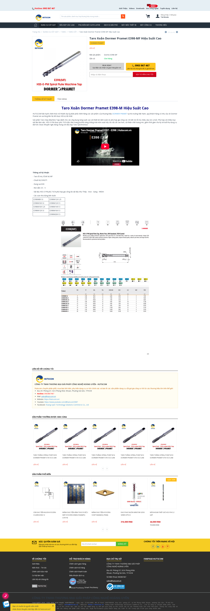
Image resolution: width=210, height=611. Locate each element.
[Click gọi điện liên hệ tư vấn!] (5, 596)
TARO (63, 32)
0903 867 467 (140, 67)
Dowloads (140, 8)
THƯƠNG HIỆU (161, 25)
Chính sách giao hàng (77, 564)
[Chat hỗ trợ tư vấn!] (6, 604)
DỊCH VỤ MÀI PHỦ (111, 25)
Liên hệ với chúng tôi (40, 579)
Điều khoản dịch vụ (76, 575)
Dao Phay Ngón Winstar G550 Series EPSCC (103, 513)
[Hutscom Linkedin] (158, 546)
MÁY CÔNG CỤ (146, 25)
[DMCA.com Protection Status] (39, 586)
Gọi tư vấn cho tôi (144, 74)
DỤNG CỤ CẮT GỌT (48, 25)
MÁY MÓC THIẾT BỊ (129, 25)
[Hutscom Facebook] (153, 546)
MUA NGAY (107, 66)
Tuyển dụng (165, 8)
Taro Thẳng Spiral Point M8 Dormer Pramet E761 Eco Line (161, 456)
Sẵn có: (92, 58)
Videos (132, 8)
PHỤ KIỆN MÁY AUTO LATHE (89, 25)
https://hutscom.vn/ (52, 399)
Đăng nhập (165, 15)
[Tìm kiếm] (123, 16)
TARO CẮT (72, 32)
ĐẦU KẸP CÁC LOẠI (67, 25)
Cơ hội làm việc (38, 575)
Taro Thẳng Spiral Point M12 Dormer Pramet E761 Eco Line (103, 456)
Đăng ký (173, 15)
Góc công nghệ (152, 8)
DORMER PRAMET (97, 43)
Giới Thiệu (123, 8)
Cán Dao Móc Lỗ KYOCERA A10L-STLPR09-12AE (162, 513)
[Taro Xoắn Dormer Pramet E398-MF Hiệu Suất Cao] (59, 63)
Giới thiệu (35, 564)
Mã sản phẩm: (95, 55)
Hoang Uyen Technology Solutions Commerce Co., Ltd (67, 405)
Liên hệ (174, 8)
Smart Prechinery (91, 587)
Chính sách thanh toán (78, 571)
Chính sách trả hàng (77, 567)
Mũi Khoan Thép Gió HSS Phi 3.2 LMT (133, 513)
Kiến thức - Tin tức (39, 567)
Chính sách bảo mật (40, 571)
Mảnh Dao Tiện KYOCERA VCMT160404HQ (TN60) (71, 513)
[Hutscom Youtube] (163, 546)
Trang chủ (36, 32)
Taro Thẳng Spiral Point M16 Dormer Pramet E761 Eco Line (45, 456)
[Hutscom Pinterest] (168, 546)
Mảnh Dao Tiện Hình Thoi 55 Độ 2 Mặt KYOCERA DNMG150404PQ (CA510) (46, 515)
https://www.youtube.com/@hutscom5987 (61, 402)
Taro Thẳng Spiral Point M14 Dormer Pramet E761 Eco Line (74, 456)
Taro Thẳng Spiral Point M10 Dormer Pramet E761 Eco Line (132, 456)
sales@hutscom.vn (48, 396)
